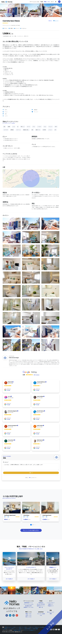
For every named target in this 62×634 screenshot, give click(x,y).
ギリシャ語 (23, 628)
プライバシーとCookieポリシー (30, 630)
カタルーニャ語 (11, 627)
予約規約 (19, 630)
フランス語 (23, 627)
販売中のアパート (41, 606)
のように (56, 20)
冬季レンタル (28, 615)
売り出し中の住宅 (41, 604)
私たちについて (50, 612)
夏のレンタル (28, 616)
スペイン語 (17, 627)
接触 (30, 472)
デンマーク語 (10, 628)
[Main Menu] (59, 1)
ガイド (50, 601)
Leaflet (58, 187)
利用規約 (15, 630)
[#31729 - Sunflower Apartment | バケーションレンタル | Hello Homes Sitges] (12, 508)
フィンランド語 (16, 628)
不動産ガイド (51, 606)
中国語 (36, 628)
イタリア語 (33, 627)
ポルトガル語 (40, 627)
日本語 (28, 628)
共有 (50, 20)
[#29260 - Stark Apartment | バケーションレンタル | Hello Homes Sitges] (50, 508)
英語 (6, 627)
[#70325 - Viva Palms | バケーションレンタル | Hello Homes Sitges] (31, 508)
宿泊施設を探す (28, 606)
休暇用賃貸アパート (28, 602)
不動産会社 (40, 602)
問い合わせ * (6, 462)
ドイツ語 (29, 627)
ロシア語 (32, 628)
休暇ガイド (50, 604)
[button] (55, 1)
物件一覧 (41, 607)
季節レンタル (28, 613)
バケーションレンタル (28, 604)
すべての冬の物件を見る (32, 530)
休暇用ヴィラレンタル (28, 607)
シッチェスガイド (51, 602)
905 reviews (36, 374)
